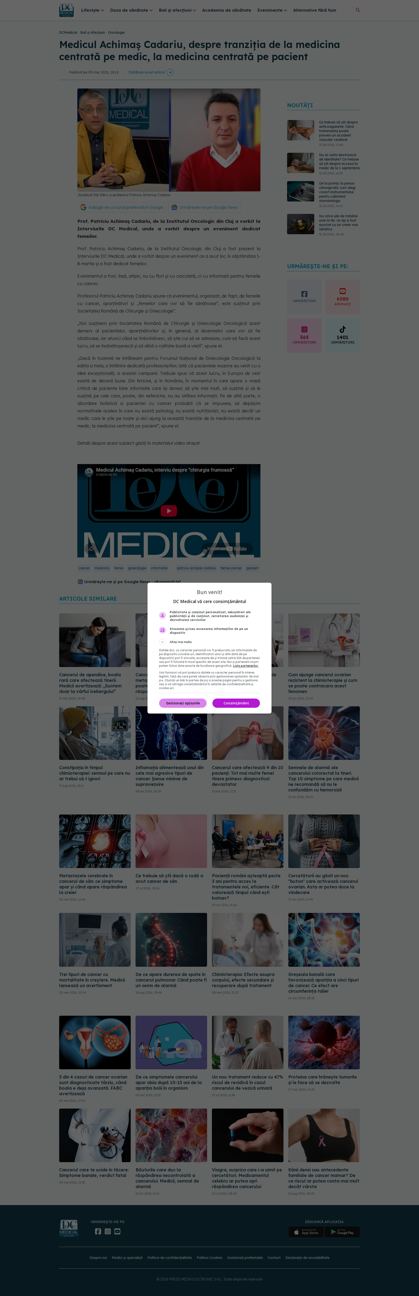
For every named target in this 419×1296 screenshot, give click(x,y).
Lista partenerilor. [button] (245, 666)
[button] (209, 642)
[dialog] (209, 648)
